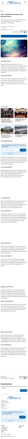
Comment (23, 390)
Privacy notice (10, 153)
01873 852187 (8, 434)
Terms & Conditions (5, 403)
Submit (23, 150)
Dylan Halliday (4, 26)
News (2, 11)
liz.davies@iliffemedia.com (9, 436)
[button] (2, 2)
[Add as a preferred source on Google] (15, 32)
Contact (2, 404)
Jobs (2, 406)
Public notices (4, 408)
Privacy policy (4, 405)
